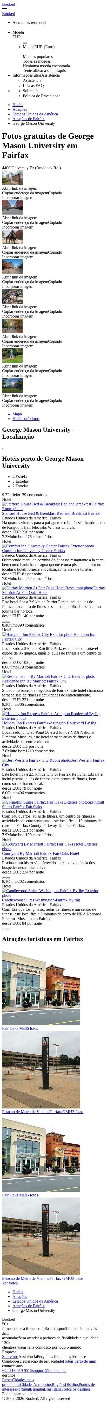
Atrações (19, 109)
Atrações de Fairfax (28, 118)
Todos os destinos (76, 1389)
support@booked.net (49, 1370)
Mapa (17, 414)
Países (7, 1380)
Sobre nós (10, 1356)
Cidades (26, 1384)
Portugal (23, 1389)
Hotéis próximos (25, 418)
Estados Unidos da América (35, 114)
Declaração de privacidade (41, 1361)
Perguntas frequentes (54, 1356)
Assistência (27, 1356)
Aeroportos (42, 1384)
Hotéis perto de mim (79, 1361)
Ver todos (10, 1283)
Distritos (72, 1384)
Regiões (58, 1384)
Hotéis (17, 104)
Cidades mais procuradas (18, 1382)
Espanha (37, 1389)
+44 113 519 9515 (17, 1370)
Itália (58, 1389)
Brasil (49, 1389)
